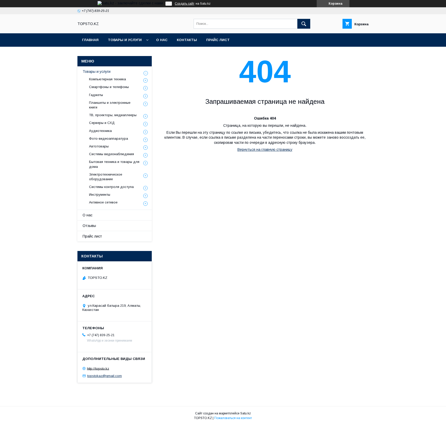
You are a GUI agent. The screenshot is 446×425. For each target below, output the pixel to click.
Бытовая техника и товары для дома (114, 164)
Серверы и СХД (102, 123)
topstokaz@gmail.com (104, 376)
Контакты (187, 40)
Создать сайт (184, 3)
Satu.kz (245, 413)
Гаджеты (96, 95)
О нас (162, 40)
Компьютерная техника (107, 79)
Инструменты (99, 194)
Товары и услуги (125, 40)
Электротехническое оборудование (105, 176)
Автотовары (99, 146)
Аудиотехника (100, 131)
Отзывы (89, 226)
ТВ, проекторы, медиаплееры (113, 115)
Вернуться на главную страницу (264, 149)
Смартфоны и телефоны (109, 87)
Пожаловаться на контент (233, 418)
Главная (90, 40)
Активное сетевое (103, 202)
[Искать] (303, 24)
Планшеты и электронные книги (109, 105)
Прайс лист (218, 40)
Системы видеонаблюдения (111, 154)
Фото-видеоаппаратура (108, 138)
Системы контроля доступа (111, 187)
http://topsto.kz (98, 368)
